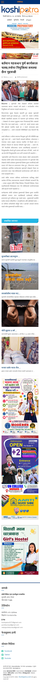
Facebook (8, 651)
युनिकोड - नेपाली (19, 20)
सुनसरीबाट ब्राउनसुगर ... (11, 256)
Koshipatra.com (25, 677)
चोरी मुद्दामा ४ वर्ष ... (9, 330)
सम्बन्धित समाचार (11, 221)
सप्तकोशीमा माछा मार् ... (11, 293)
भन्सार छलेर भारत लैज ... (11, 368)
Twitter (7, 654)
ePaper (28, 20)
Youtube (8, 658)
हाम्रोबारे (9, 20)
